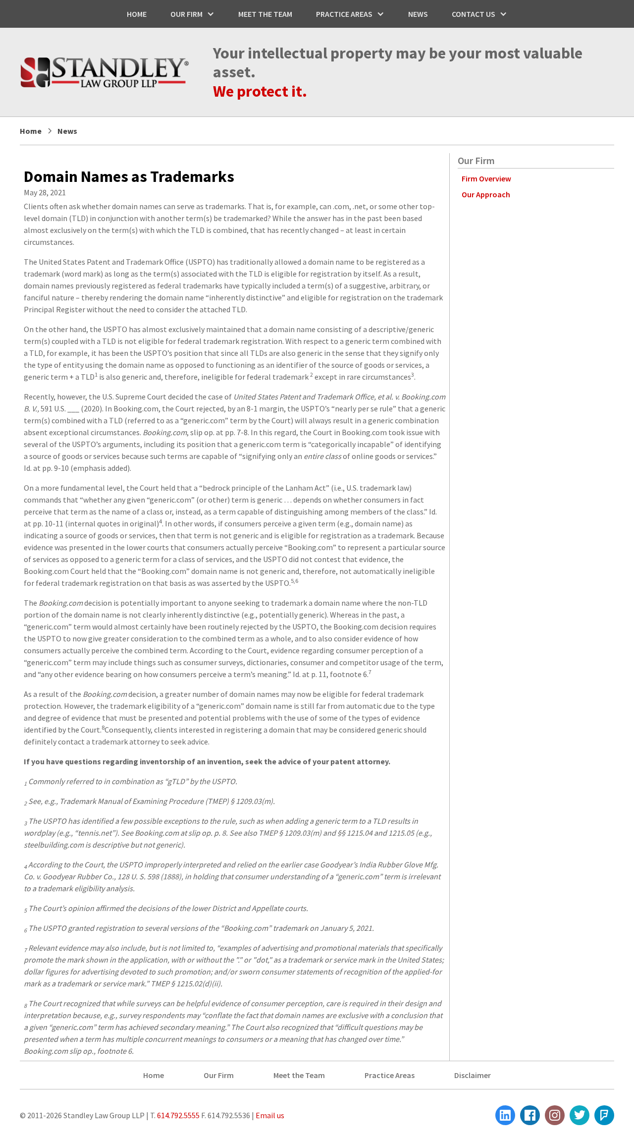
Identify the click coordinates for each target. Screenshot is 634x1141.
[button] (192, 14)
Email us (270, 1115)
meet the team (265, 14)
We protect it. (260, 91)
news (418, 14)
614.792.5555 (178, 1115)
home (137, 14)
